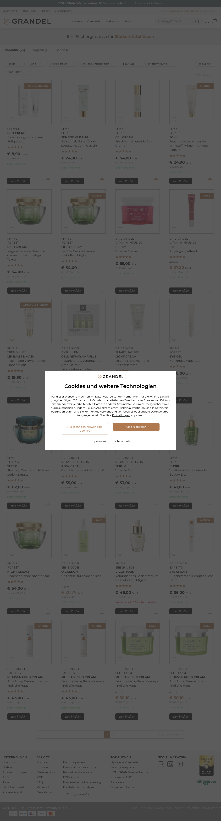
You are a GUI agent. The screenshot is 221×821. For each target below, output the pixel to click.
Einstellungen (121, 415)
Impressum (98, 441)
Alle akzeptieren (136, 426)
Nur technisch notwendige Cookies (84, 428)
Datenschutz (122, 441)
